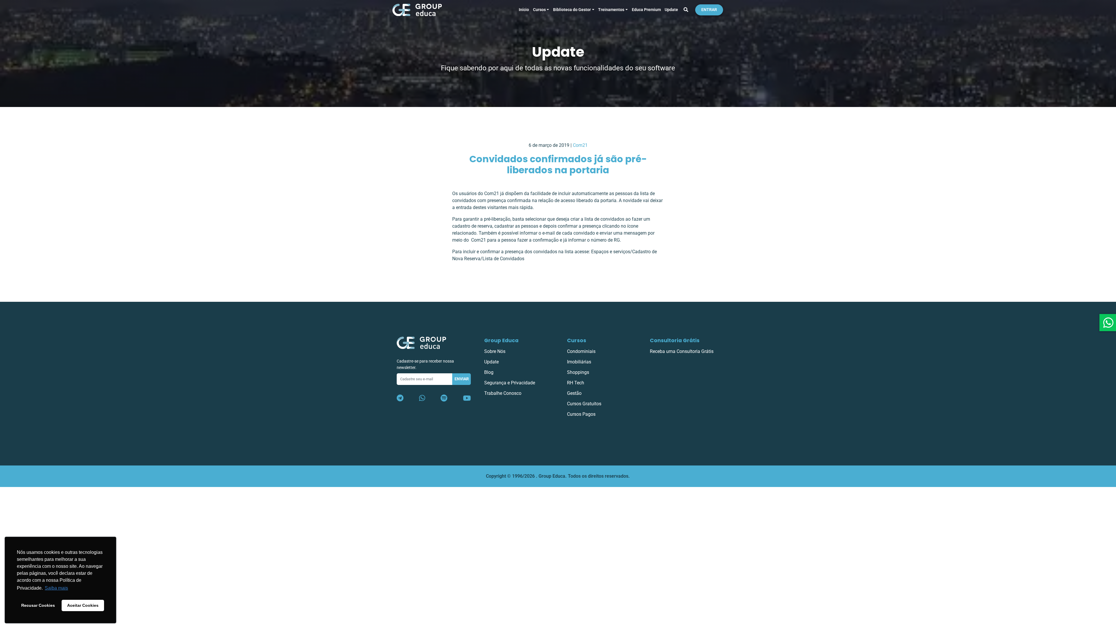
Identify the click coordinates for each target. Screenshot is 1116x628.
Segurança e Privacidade (509, 383)
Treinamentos (611, 9)
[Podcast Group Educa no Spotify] (444, 398)
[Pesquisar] (686, 10)
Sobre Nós (494, 351)
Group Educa (501, 340)
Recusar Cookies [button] (38, 605)
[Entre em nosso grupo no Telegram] (400, 398)
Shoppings (578, 372)
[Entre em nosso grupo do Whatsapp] (422, 398)
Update (671, 9)
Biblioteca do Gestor (572, 9)
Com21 (580, 145)
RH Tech (575, 383)
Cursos (539, 9)
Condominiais (581, 351)
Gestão (574, 393)
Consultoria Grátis (675, 340)
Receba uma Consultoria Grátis (681, 351)
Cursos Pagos (581, 414)
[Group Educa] (421, 342)
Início (524, 9)
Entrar (709, 9)
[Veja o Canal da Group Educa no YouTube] (467, 398)
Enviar (462, 379)
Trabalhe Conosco (502, 393)
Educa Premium (646, 9)
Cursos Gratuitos (584, 403)
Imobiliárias (579, 362)
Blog (488, 372)
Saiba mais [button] (56, 588)
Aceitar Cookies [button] (83, 605)
